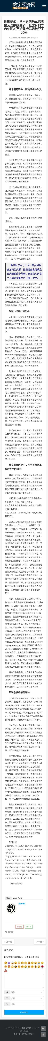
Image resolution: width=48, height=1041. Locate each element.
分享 (29, 927)
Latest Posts (17, 898)
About (8, 898)
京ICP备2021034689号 (24, 1034)
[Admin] (11, 908)
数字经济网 (26, 1028)
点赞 (20, 927)
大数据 (11, 932)
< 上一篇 (8, 941)
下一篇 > (40, 941)
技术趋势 (26, 38)
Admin (35, 38)
